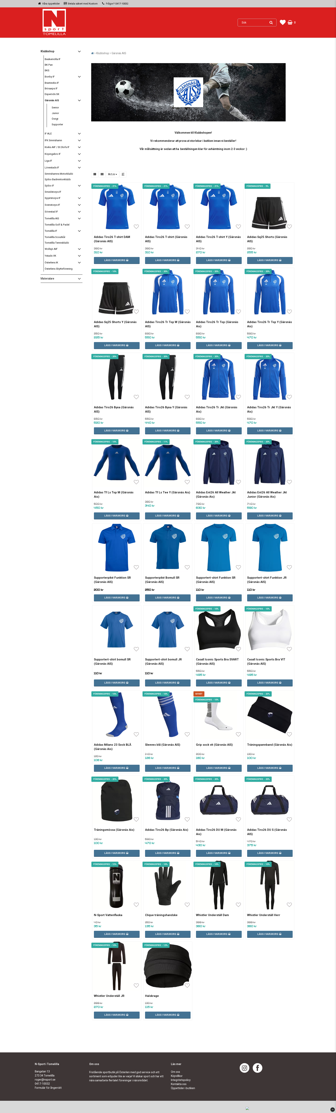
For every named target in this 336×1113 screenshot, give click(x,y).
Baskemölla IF (52, 59)
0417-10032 (121, 3)
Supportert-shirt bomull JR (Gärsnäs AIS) (163, 661)
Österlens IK (51, 262)
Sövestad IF (51, 211)
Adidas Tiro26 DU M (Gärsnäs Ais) (216, 832)
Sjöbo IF (49, 185)
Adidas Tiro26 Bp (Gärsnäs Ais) (166, 830)
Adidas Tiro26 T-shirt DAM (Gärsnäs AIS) (112, 239)
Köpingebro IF (53, 154)
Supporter (57, 124)
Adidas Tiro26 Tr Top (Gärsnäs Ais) (217, 324)
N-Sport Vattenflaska (108, 915)
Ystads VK (50, 256)
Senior (55, 107)
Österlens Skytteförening (59, 269)
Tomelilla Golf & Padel (57, 224)
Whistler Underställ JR (109, 996)
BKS (47, 70)
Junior (55, 113)
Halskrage (152, 996)
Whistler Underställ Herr (263, 915)
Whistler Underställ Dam (212, 915)
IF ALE (48, 133)
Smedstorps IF (53, 192)
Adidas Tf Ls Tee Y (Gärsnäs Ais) (167, 492)
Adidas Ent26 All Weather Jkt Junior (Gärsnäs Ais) (267, 494)
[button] (282, 23)
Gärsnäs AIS (52, 100)
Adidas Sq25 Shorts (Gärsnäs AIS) (267, 239)
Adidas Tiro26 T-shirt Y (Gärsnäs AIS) (218, 239)
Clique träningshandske (161, 915)
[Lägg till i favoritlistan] (116, 207)
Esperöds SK (52, 94)
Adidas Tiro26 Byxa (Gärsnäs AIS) (114, 409)
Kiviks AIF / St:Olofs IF (57, 147)
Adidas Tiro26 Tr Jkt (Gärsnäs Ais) (216, 409)
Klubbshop (47, 51)
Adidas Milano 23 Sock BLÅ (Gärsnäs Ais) (112, 747)
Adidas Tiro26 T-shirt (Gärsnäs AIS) (166, 239)
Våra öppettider (51, 3)
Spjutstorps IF (52, 198)
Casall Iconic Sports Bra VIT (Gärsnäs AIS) (266, 661)
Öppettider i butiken (183, 1088)
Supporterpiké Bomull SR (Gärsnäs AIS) (162, 580)
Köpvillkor (177, 1076)
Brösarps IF (51, 88)
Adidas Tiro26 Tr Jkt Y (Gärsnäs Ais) (269, 409)
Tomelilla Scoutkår (55, 237)
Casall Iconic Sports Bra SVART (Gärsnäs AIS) (217, 661)
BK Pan (49, 65)
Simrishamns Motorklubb (59, 174)
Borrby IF (50, 76)
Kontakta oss (178, 1084)
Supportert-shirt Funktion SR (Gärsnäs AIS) (215, 580)
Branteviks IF (52, 83)
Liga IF (48, 161)
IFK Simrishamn (53, 140)
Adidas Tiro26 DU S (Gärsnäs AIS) (267, 832)
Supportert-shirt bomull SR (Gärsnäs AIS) (112, 661)
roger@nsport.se (45, 1080)
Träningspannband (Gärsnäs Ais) (269, 745)
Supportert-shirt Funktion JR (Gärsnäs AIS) (267, 580)
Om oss (175, 1072)
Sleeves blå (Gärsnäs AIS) (162, 745)
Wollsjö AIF (51, 249)
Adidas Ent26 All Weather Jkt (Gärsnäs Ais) (216, 494)
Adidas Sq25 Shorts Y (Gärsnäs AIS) (115, 324)
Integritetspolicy (181, 1080)
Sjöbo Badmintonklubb (58, 179)
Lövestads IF (52, 167)
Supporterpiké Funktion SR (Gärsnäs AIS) (112, 580)
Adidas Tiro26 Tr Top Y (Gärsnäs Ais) (269, 324)
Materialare (47, 279)
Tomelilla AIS (52, 218)
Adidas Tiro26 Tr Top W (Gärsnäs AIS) (168, 324)
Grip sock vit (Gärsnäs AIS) (214, 745)
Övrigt (55, 119)
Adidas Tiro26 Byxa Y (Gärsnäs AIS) (166, 409)
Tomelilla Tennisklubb (57, 243)
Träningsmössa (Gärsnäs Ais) (114, 830)
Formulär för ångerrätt (48, 1088)
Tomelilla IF (51, 231)
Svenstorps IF (52, 205)
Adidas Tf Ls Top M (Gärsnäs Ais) (113, 494)
